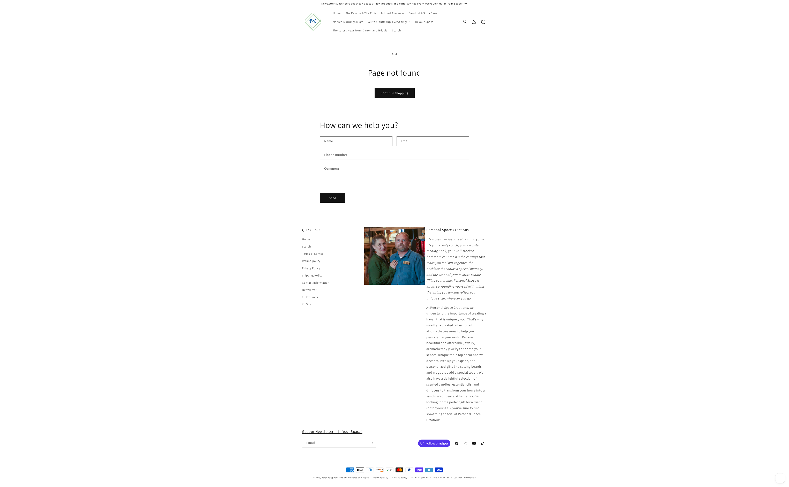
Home (306, 239)
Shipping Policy (312, 275)
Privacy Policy (311, 268)
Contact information (465, 477)
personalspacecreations (335, 477)
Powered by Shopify (358, 477)
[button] (389, 21)
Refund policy (311, 261)
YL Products (310, 297)
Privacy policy (399, 477)
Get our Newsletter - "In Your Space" (332, 431)
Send (332, 198)
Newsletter (309, 290)
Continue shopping (394, 93)
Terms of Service (313, 254)
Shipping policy (441, 477)
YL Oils (306, 304)
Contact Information (315, 282)
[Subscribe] (371, 443)
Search (306, 246)
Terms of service (419, 477)
